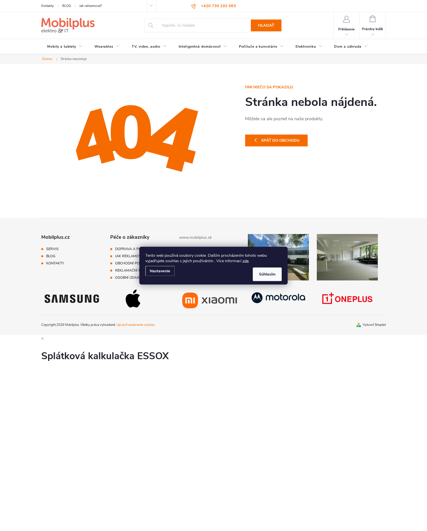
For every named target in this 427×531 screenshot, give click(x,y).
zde (245, 260)
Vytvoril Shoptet (374, 325)
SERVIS (52, 249)
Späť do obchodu (280, 140)
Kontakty (47, 6)
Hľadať (266, 25)
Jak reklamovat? (90, 6)
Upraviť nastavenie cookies (136, 325)
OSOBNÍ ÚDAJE (127, 278)
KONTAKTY (55, 263)
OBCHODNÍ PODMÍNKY (134, 263)
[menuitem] (64, 46)
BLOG (66, 6)
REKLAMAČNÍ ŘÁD (130, 271)
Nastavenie (160, 271)
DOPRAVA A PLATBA (132, 249)
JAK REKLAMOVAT (130, 256)
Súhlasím (267, 274)
